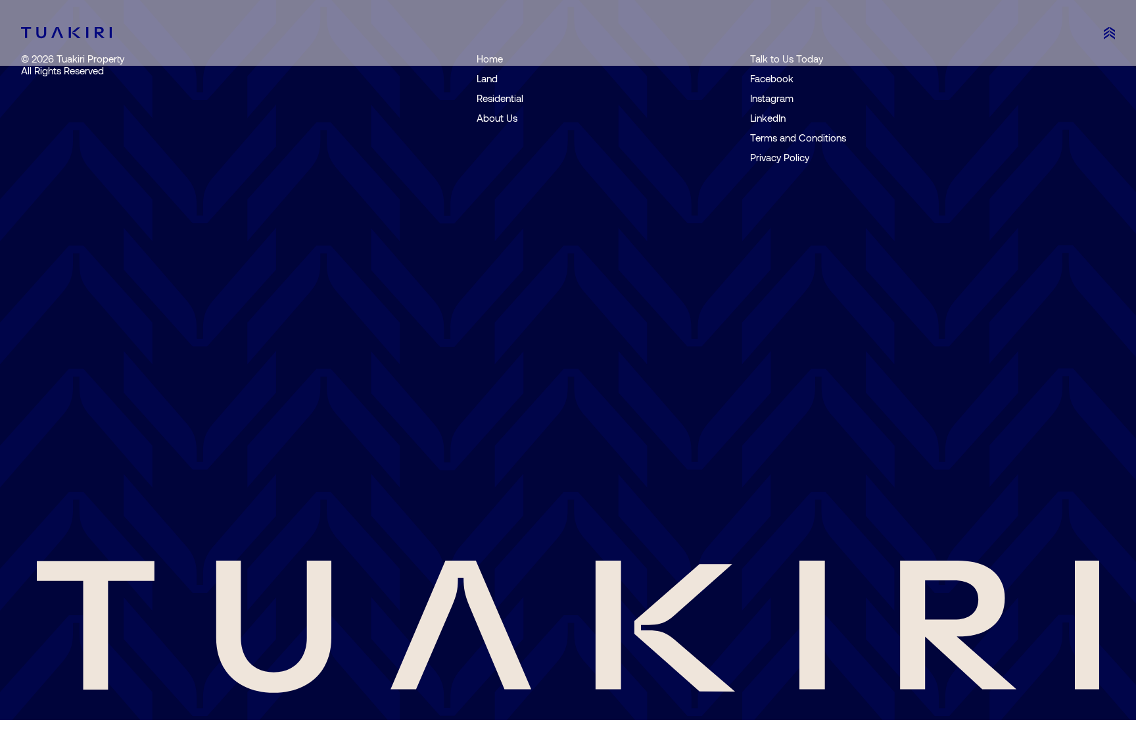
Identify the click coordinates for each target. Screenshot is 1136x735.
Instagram (771, 98)
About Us (497, 118)
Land (487, 78)
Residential (500, 98)
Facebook (771, 78)
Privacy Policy (779, 157)
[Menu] (1109, 33)
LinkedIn (768, 118)
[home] (66, 32)
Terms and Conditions (798, 137)
